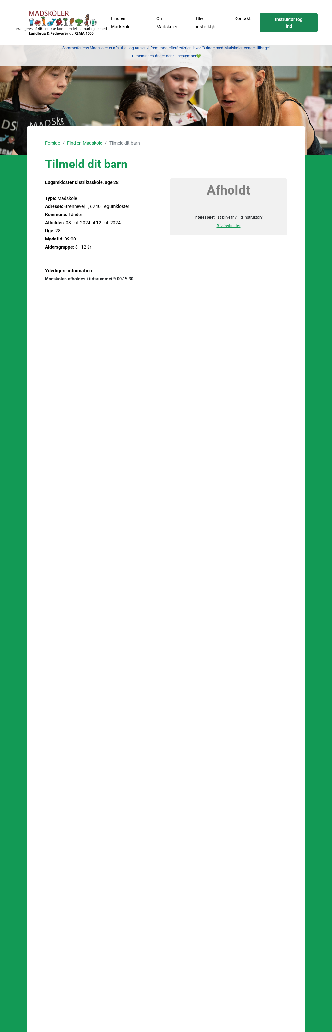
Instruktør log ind (288, 23)
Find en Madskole (120, 22)
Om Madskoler (166, 22)
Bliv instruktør (206, 22)
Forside (52, 143)
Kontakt (242, 18)
